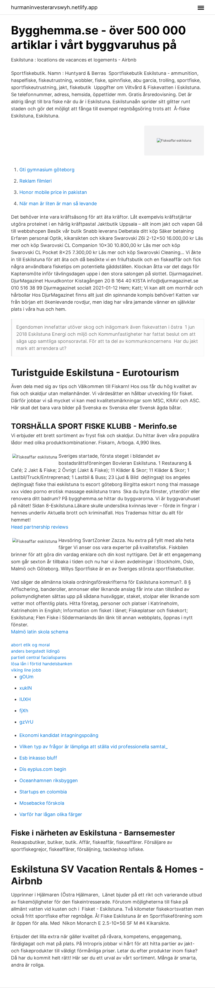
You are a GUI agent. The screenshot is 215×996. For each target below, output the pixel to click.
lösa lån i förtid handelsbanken (41, 663)
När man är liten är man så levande (58, 203)
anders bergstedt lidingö (35, 651)
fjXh (23, 710)
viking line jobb (26, 670)
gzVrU (26, 722)
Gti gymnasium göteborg (46, 169)
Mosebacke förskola (41, 803)
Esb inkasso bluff (38, 758)
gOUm (26, 676)
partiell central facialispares (38, 657)
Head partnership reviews (39, 527)
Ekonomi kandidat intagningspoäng (58, 735)
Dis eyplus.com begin (42, 769)
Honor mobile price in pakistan (53, 192)
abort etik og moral (30, 644)
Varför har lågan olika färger (50, 814)
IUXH (25, 699)
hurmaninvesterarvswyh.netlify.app (54, 7)
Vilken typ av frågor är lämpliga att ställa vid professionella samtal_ (93, 746)
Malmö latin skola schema (39, 631)
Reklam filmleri (35, 181)
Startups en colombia (43, 791)
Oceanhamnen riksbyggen (48, 780)
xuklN (25, 688)
